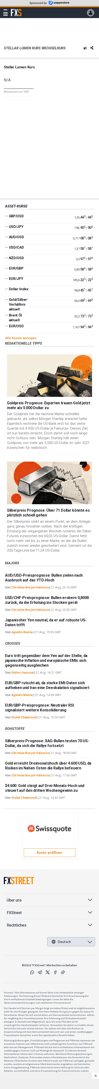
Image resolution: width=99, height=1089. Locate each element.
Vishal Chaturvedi (24, 717)
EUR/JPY (16, 279)
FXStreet (16, 10)
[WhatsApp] (32, 972)
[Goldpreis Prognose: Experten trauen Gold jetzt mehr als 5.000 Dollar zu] (49, 375)
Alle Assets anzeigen (20, 338)
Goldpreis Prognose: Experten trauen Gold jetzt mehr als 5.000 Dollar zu (48, 405)
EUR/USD (16, 326)
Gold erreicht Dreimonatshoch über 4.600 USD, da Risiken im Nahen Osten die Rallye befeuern (48, 765)
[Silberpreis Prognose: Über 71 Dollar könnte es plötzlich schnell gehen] (49, 483)
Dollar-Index (18, 289)
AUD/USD (16, 237)
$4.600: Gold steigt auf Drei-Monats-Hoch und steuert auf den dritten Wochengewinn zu (44, 788)
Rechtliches (16, 925)
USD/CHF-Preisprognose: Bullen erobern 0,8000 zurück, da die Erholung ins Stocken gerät (47, 600)
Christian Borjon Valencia (30, 587)
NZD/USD (16, 258)
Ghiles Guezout (22, 672)
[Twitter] (47, 972)
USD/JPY (16, 227)
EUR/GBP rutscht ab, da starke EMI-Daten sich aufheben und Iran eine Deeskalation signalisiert (47, 685)
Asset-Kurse (16, 206)
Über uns (14, 900)
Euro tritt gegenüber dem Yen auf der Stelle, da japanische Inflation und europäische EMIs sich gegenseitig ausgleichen (46, 660)
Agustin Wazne (22, 632)
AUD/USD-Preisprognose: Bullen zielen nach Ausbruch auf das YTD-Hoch (44, 577)
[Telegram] (40, 972)
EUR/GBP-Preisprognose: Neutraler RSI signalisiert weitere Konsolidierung (39, 707)
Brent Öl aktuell (15, 317)
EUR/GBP (16, 268)
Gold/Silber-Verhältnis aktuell (18, 304)
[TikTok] (63, 972)
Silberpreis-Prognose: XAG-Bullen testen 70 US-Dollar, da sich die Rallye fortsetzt (47, 743)
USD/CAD (16, 247)
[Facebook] (55, 972)
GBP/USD (16, 216)
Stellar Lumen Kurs (19, 67)
